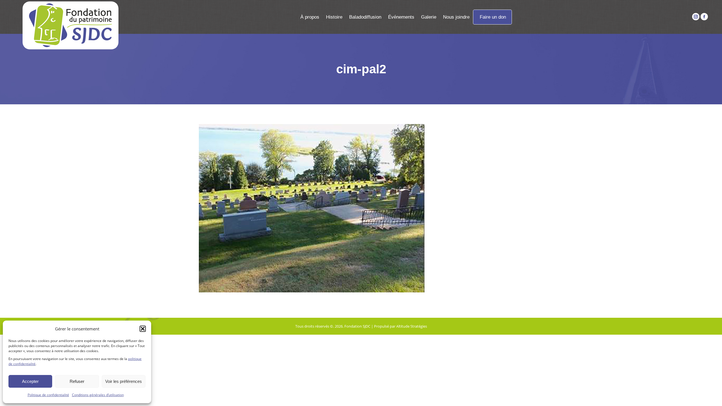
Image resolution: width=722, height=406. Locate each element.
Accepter (30, 381)
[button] (143, 329)
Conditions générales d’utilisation (98, 394)
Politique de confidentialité (48, 394)
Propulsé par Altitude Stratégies (400, 326)
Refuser (77, 381)
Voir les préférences (123, 381)
